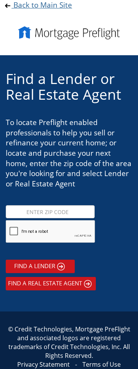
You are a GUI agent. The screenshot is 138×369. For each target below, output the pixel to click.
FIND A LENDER (34, 266)
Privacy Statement (43, 364)
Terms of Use (101, 364)
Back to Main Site (42, 5)
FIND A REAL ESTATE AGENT (45, 283)
